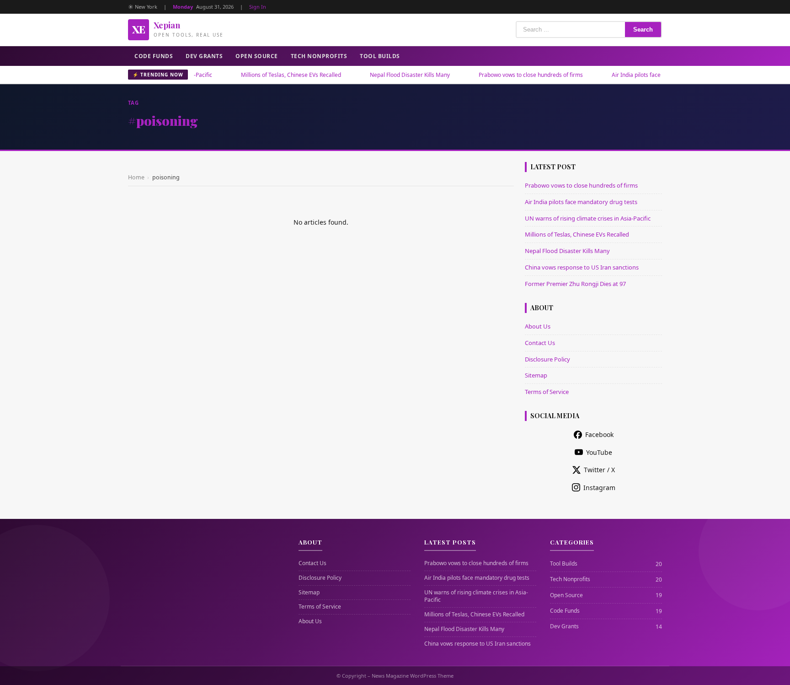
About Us (537, 326)
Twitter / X (599, 469)
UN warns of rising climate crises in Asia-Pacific (588, 218)
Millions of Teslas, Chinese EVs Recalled (274, 75)
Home (136, 177)
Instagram (599, 487)
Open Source (256, 56)
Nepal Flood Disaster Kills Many (393, 75)
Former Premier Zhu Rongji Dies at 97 (575, 284)
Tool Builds (380, 56)
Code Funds (153, 56)
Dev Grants (204, 56)
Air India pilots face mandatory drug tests (647, 75)
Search (643, 29)
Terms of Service (547, 392)
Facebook (599, 434)
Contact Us (540, 343)
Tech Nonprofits (319, 56)
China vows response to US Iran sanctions (582, 267)
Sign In (257, 6)
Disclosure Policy (547, 359)
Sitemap (536, 375)
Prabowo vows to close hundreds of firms (514, 75)
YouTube (599, 452)
